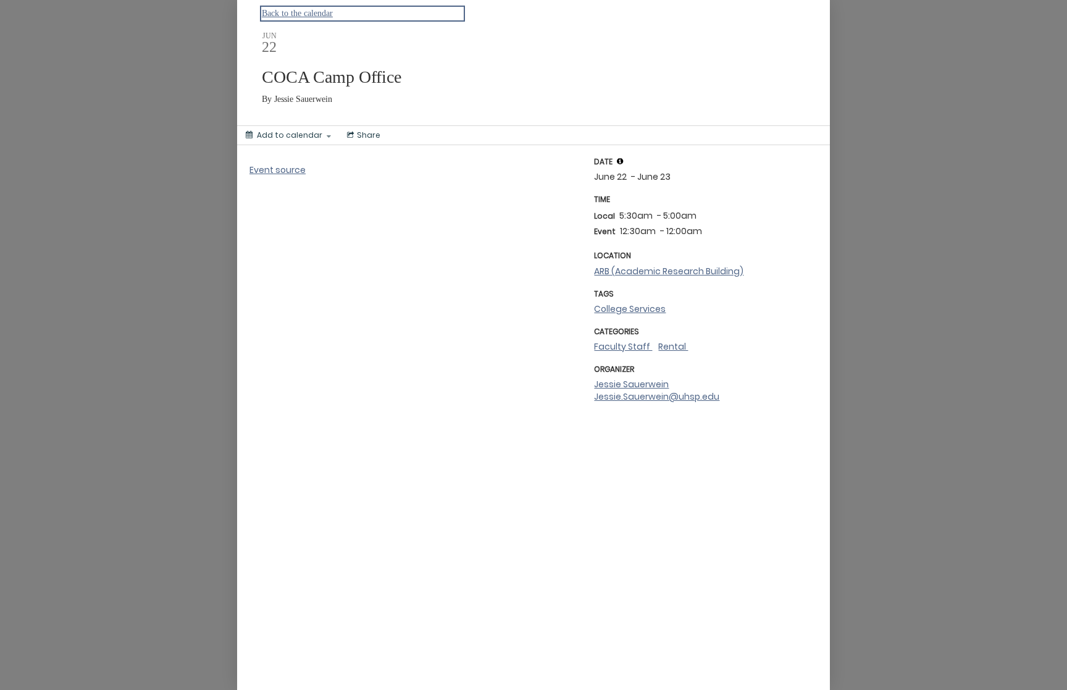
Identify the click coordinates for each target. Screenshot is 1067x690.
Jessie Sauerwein (631, 384)
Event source (277, 170)
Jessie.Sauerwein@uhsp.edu (656, 396)
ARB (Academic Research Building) (668, 271)
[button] (620, 161)
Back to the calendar (297, 13)
